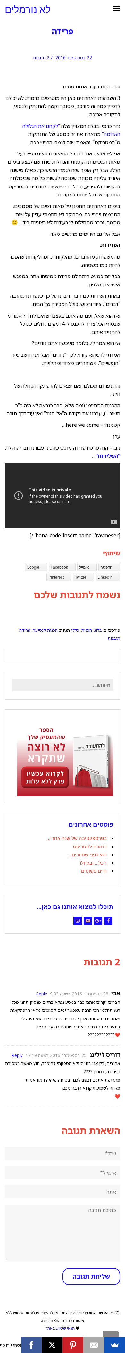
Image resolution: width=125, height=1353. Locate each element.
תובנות (114, 638)
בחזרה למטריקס (90, 846)
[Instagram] (77, 921)
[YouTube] (88, 921)
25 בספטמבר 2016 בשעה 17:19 (56, 1055)
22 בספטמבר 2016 (73, 57)
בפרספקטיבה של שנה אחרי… (77, 838)
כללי (75, 630)
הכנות (86, 630)
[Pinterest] (73, 1345)
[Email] (93, 1345)
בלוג (98, 630)
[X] (52, 1345)
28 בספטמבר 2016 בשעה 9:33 (79, 994)
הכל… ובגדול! (93, 863)
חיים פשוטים (94, 871)
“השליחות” (108, 455)
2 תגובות (41, 57)
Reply (41, 994)
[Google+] (98, 921)
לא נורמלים (28, 10)
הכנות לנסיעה (45, 630)
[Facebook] (108, 921)
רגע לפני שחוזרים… (87, 854)
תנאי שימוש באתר (60, 1328)
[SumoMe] (114, 1345)
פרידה (24, 630)
